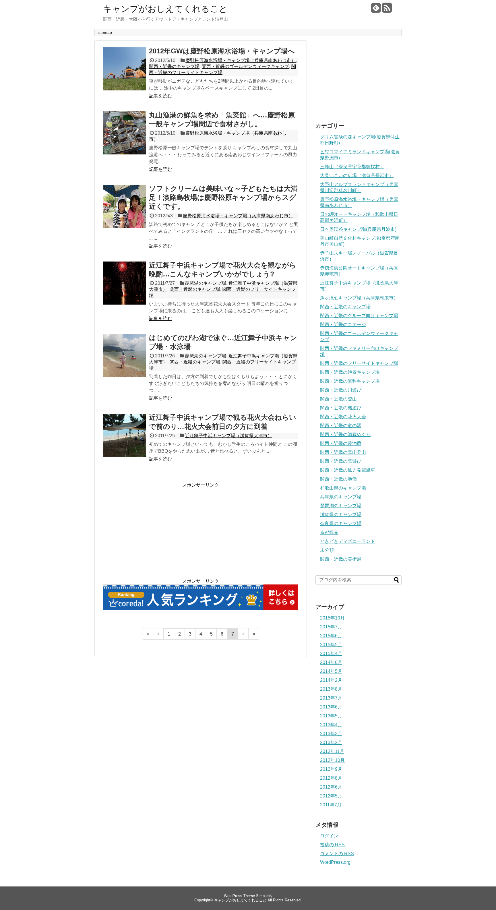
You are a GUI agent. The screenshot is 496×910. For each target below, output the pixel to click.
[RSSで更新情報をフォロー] (387, 10)
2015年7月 (331, 626)
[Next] (243, 634)
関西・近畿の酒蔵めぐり (345, 434)
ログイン (329, 835)
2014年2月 (331, 680)
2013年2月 (331, 742)
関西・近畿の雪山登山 (343, 452)
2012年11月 (332, 751)
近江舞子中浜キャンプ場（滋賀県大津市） (228, 435)
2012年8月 (331, 778)
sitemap (105, 32)
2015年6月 (331, 635)
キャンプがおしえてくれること (165, 8)
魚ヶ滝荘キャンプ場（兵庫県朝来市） (359, 297)
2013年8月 (331, 689)
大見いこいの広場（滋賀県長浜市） (357, 175)
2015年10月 (332, 617)
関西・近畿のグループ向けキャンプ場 (359, 315)
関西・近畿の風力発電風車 (347, 470)
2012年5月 (331, 795)
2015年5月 (331, 644)
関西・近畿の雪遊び (340, 461)
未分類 (327, 550)
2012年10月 (332, 760)
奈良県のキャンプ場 (340, 523)
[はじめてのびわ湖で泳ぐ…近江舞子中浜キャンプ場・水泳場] (124, 362)
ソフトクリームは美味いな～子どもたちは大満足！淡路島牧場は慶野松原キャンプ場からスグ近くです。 (223, 197)
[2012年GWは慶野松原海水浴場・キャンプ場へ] (124, 75)
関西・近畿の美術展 (340, 559)
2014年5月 (331, 671)
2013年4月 (331, 724)
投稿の (332, 844)
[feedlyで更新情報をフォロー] (376, 10)
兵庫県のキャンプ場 (340, 496)
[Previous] (158, 634)
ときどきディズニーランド (347, 541)
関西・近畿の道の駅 (340, 425)
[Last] (254, 634)
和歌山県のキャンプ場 (343, 487)
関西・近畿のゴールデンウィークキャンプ (245, 66)
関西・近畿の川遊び (340, 390)
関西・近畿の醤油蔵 (340, 443)
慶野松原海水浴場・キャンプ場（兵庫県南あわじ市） (240, 60)
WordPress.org (335, 862)
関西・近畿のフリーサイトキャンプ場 (359, 363)
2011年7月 (331, 804)
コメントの (337, 853)
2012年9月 (331, 769)
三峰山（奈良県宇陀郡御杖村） (352, 166)
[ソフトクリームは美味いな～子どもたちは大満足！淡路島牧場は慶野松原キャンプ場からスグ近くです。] (124, 213)
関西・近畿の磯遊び (340, 407)
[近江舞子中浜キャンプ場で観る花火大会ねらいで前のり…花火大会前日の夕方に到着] (124, 441)
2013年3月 (331, 733)
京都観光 (329, 532)
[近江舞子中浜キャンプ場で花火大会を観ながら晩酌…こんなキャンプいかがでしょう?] (124, 289)
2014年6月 (331, 662)
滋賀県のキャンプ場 (340, 514)
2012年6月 (331, 787)
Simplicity (264, 896)
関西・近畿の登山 (338, 398)
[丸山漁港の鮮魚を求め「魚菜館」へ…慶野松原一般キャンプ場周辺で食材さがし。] (124, 139)
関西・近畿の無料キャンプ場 (350, 381)
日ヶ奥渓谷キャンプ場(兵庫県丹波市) (358, 229)
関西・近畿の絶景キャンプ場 (350, 372)
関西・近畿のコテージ (343, 324)
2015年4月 (331, 653)
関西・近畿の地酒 (338, 479)
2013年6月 (331, 706)
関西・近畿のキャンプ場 (174, 66)
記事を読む (160, 95)
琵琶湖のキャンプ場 (205, 283)
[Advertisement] (151, 528)
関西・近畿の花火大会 (343, 416)
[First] (147, 634)
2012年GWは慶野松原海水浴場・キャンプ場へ (222, 51)
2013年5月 (331, 715)
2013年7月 (331, 698)
